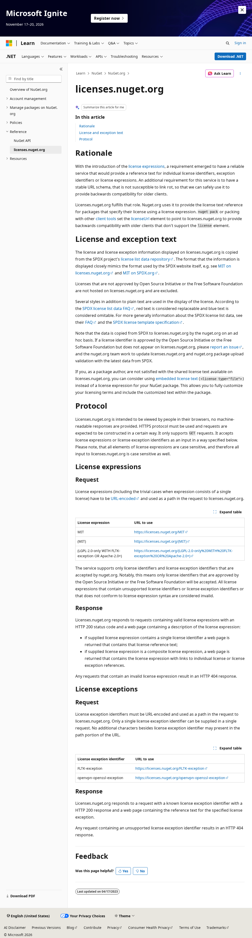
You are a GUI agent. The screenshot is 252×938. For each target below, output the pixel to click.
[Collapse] (61, 69)
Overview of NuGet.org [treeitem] (28, 89)
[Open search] (228, 43)
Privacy (113, 927)
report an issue (224, 347)
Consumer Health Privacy (149, 927)
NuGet (97, 73)
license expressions (146, 166)
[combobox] (34, 79)
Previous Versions (46, 927)
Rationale (87, 126)
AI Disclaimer (15, 927)
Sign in (240, 42)
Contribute (92, 927)
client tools (106, 218)
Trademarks (216, 927)
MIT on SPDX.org (138, 273)
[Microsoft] (9, 43)
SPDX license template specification (146, 322)
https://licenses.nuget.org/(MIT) (160, 541)
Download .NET (230, 56)
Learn (80, 73)
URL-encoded (123, 498)
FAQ (89, 322)
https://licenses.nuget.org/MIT (159, 532)
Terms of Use (190, 927)
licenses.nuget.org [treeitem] (29, 149)
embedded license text (177, 378)
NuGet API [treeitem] (22, 140)
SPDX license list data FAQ (106, 308)
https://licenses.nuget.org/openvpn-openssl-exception (180, 777)
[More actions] (240, 73)
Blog (70, 927)
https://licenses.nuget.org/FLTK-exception (169, 768)
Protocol (86, 139)
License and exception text (101, 132)
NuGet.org (116, 73)
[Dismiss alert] (242, 10)
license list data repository (145, 259)
